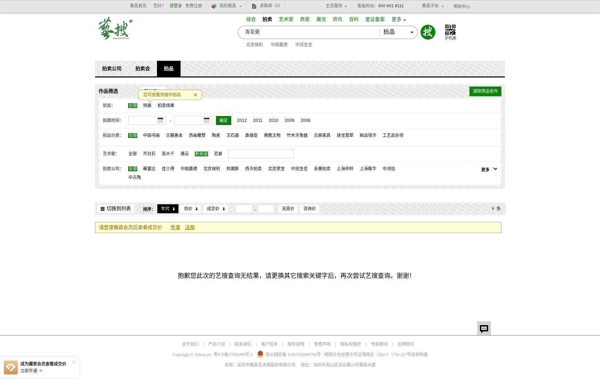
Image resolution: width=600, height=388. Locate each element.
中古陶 (134, 177)
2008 (305, 120)
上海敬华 (368, 168)
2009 (289, 120)
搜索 (427, 32)
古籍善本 (174, 135)
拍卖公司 (112, 68)
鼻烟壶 (251, 135)
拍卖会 (142, 68)
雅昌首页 (138, 5)
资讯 (337, 19)
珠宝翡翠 (345, 135)
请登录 (175, 5)
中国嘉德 (279, 44)
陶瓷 (216, 135)
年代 (165, 208)
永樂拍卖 (322, 168)
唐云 (185, 153)
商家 (305, 19)
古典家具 (322, 135)
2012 (242, 120)
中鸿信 (389, 168)
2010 (273, 120)
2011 (257, 120)
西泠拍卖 (253, 168)
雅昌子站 (430, 5)
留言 (484, 328)
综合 (251, 19)
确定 (223, 120)
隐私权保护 (350, 344)
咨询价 (309, 208)
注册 (190, 227)
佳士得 (168, 168)
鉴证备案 (375, 19)
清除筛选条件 (485, 91)
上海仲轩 (345, 168)
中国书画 (151, 135)
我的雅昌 (227, 5)
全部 (132, 105)
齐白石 (149, 153)
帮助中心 (461, 6)
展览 (321, 19)
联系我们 (243, 344)
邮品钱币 (368, 135)
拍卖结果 (166, 105)
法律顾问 (405, 344)
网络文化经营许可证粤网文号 (367, 354)
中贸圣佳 (303, 44)
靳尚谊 (201, 153)
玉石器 (232, 135)
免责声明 (322, 344)
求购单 (271, 5)
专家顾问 (379, 344)
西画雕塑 (197, 135)
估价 (188, 208)
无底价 (288, 208)
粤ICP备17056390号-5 (233, 354)
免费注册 (193, 5)
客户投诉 (269, 344)
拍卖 (267, 19)
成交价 (213, 208)
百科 (354, 19)
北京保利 (254, 44)
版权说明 (296, 344)
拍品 (169, 68)
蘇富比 (149, 168)
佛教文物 (272, 135)
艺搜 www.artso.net (116, 32)
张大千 (168, 153)
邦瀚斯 (232, 168)
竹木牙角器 (297, 135)
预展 (147, 105)
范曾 (218, 153)
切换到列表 (119, 208)
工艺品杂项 (393, 135)
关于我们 (190, 344)
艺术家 (286, 19)
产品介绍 (216, 344)
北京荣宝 (276, 168)
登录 (175, 227)
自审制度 (419, 354)
